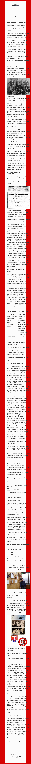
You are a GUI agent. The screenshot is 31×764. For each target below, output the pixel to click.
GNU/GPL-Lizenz (20, 756)
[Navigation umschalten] (15, 16)
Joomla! (10, 756)
